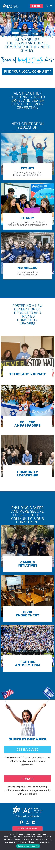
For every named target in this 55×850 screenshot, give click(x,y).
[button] (47, 6)
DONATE (36, 6)
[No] (51, 840)
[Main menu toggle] (51, 6)
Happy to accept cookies (28, 846)
